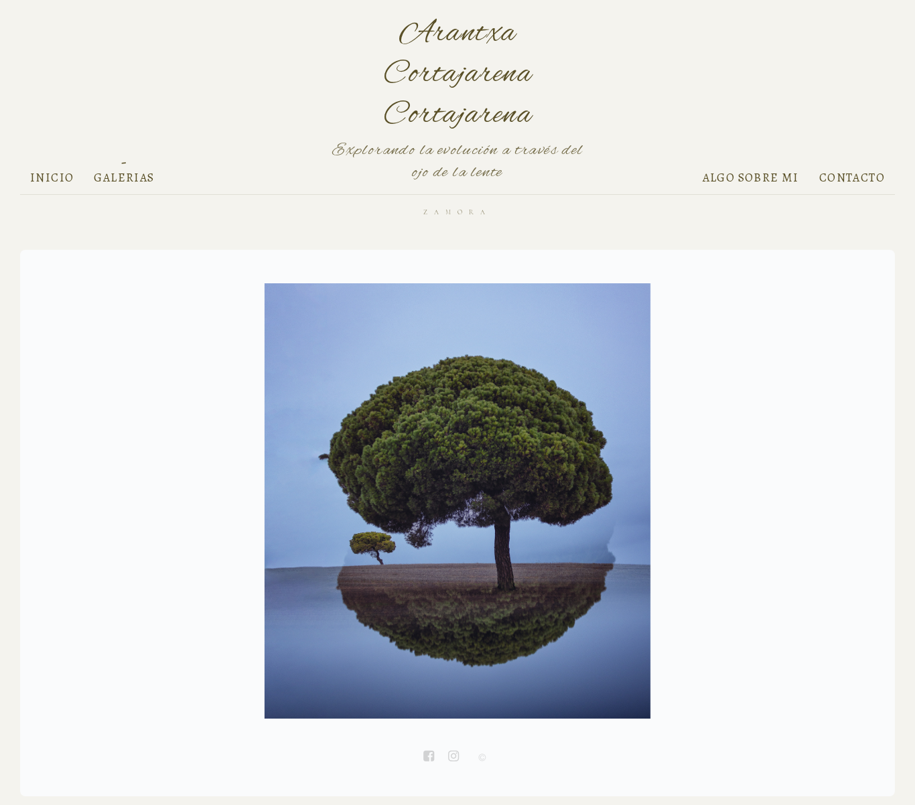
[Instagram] (453, 757)
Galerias (124, 177)
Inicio (52, 177)
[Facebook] (428, 757)
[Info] (482, 758)
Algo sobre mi (751, 177)
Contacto (852, 177)
